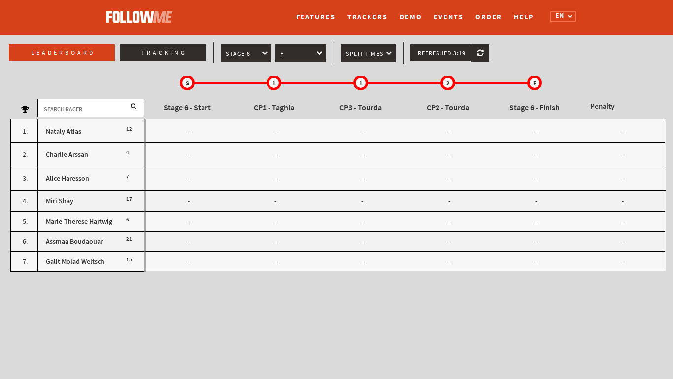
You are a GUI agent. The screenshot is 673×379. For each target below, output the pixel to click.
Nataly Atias (63, 131)
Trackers (367, 17)
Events (448, 17)
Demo (411, 17)
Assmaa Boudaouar (74, 241)
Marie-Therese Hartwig (79, 221)
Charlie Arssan (67, 154)
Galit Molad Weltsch (75, 261)
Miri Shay (59, 201)
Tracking (164, 53)
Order (489, 17)
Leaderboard (63, 53)
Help (524, 17)
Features (315, 17)
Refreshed (442, 53)
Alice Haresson (67, 178)
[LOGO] (142, 12)
